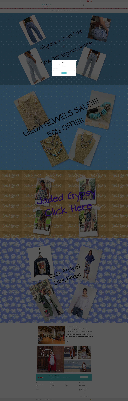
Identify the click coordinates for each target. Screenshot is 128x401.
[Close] (76, 60)
